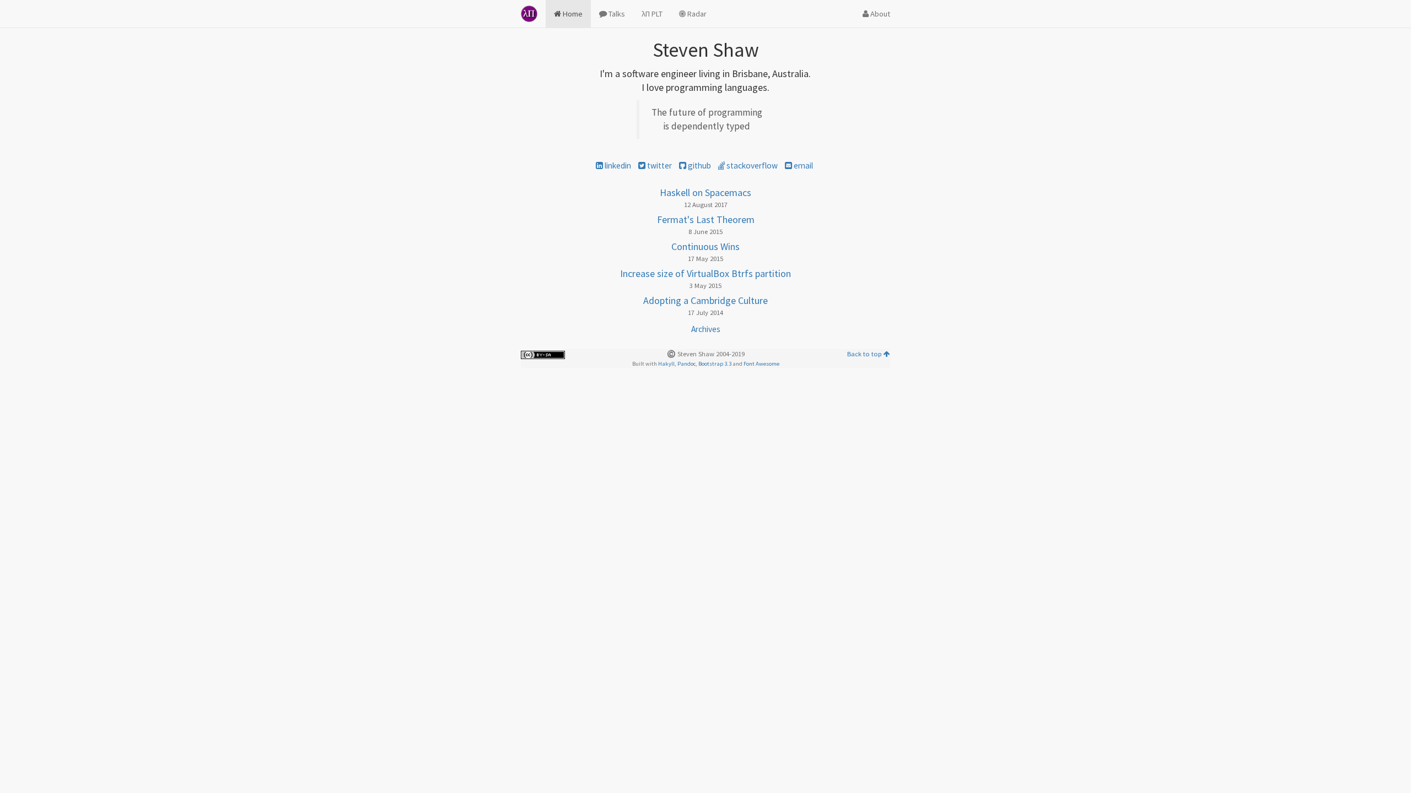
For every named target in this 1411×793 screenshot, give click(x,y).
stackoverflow (751, 165)
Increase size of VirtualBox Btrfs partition (705, 273)
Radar (696, 14)
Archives (705, 329)
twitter (658, 165)
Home (572, 14)
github (698, 165)
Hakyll (666, 363)
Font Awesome (761, 363)
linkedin (617, 165)
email (802, 165)
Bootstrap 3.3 (714, 363)
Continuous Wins (705, 246)
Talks (616, 14)
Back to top (865, 354)
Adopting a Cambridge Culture (705, 300)
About (879, 14)
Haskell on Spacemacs (705, 192)
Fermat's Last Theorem (706, 219)
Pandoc (686, 363)
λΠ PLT (652, 14)
